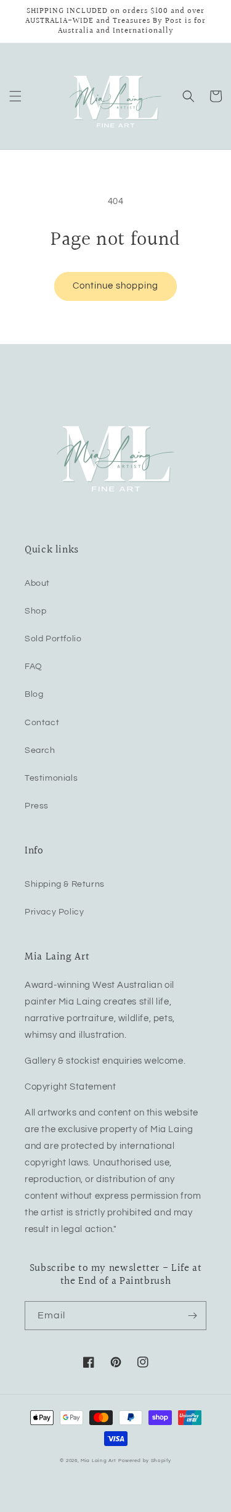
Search (40, 750)
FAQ (34, 666)
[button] (15, 96)
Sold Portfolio (53, 639)
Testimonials (51, 778)
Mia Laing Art (98, 1460)
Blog (34, 694)
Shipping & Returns (65, 884)
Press (37, 806)
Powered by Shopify (144, 1460)
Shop (35, 611)
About (37, 583)
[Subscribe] (192, 1315)
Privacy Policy (54, 912)
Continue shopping (115, 285)
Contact (42, 722)
